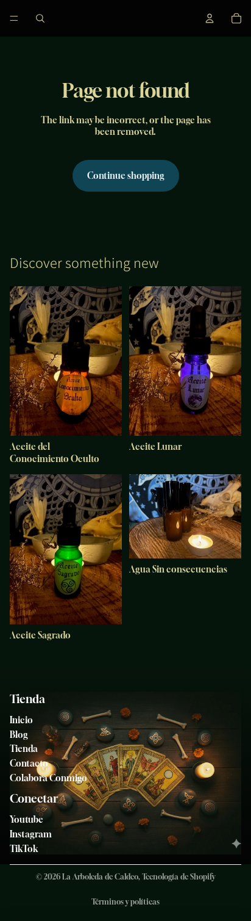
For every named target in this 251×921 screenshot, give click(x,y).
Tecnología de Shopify (178, 876)
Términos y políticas (125, 901)
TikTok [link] (24, 848)
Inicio (21, 720)
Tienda (24, 748)
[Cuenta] (209, 18)
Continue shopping (125, 175)
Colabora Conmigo (48, 778)
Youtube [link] (26, 819)
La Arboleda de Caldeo (100, 876)
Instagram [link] (31, 834)
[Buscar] (40, 18)
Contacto (29, 763)
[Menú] (14, 18)
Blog (19, 734)
